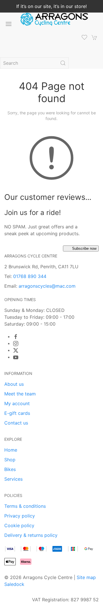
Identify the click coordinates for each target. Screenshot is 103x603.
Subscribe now (84, 248)
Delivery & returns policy (31, 535)
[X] (16, 350)
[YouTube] (16, 357)
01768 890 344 (29, 276)
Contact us (16, 423)
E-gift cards (17, 413)
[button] (8, 24)
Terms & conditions (25, 506)
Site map (86, 577)
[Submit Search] (63, 63)
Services (13, 479)
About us (14, 384)
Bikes (10, 469)
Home (10, 450)
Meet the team (20, 394)
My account (17, 403)
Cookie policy (19, 525)
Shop (9, 459)
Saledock (14, 584)
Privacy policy (19, 516)
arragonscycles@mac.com (47, 286)
